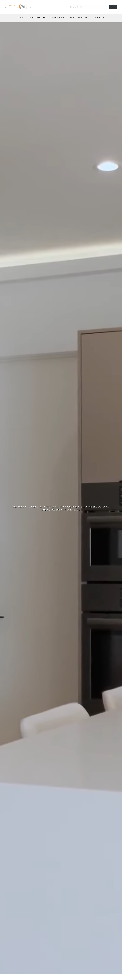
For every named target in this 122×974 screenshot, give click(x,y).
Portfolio (83, 18)
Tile (70, 18)
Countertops (56, 18)
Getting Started (36, 18)
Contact (98, 18)
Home (20, 18)
